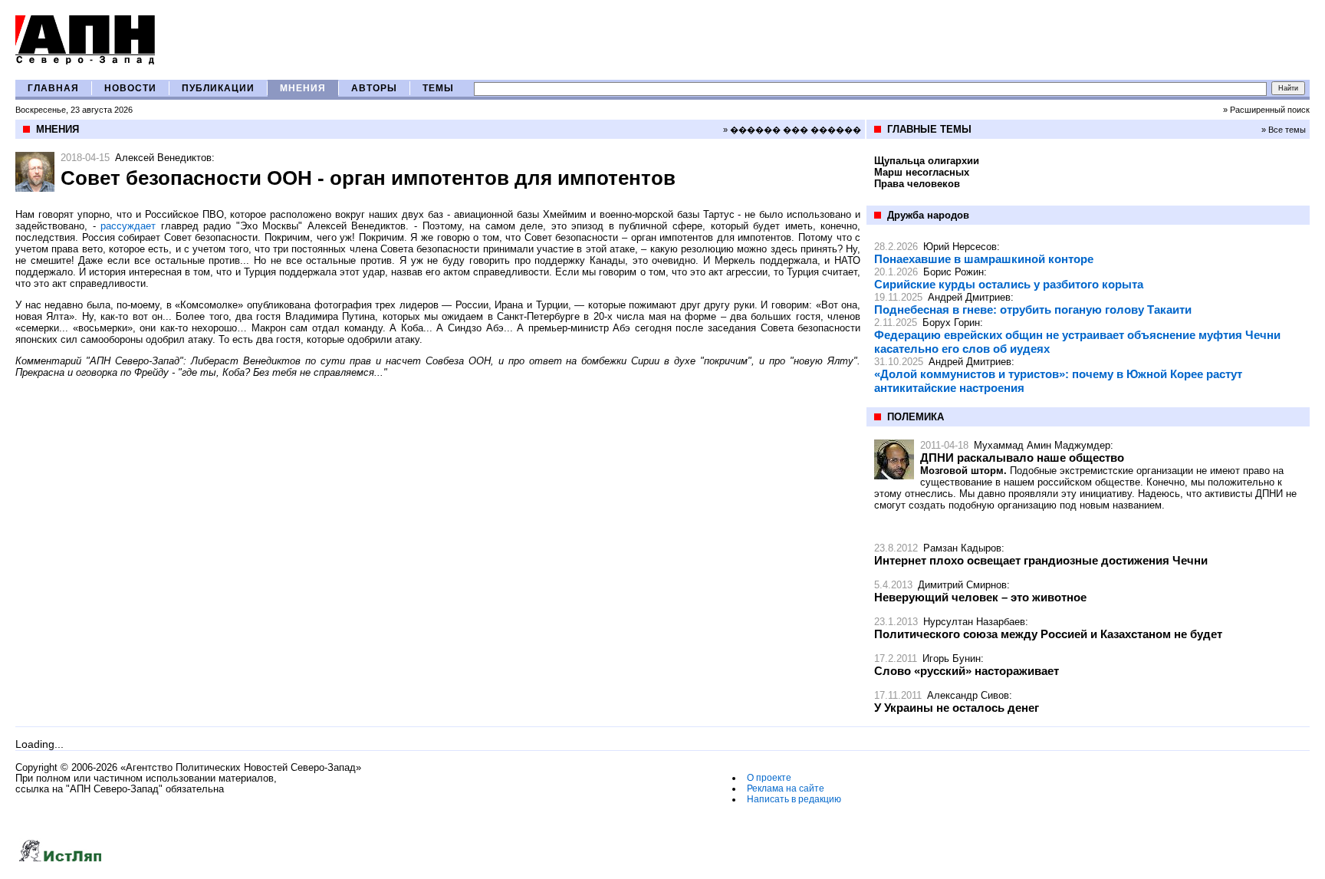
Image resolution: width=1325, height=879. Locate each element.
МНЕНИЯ (303, 88)
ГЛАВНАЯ (53, 88)
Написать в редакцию (794, 799)
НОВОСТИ (130, 88)
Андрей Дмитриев (969, 297)
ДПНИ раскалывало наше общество (1022, 457)
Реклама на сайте (785, 788)
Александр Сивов (968, 695)
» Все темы (1283, 129)
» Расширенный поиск (1266, 109)
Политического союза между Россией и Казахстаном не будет (1048, 633)
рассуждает (128, 226)
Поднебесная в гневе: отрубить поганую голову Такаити (1033, 309)
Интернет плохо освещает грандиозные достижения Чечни (1041, 560)
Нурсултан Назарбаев (974, 621)
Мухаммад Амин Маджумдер (1042, 445)
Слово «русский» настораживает (966, 670)
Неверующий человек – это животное (980, 597)
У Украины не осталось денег (956, 707)
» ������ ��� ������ (792, 129)
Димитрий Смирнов (962, 585)
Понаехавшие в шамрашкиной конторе (983, 258)
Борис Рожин (953, 272)
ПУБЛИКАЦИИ (218, 88)
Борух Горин (951, 322)
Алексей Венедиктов (163, 157)
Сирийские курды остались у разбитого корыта (1008, 284)
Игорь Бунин (951, 658)
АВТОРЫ (374, 88)
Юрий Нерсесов (960, 246)
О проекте (769, 777)
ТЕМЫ (438, 88)
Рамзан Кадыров (962, 548)
